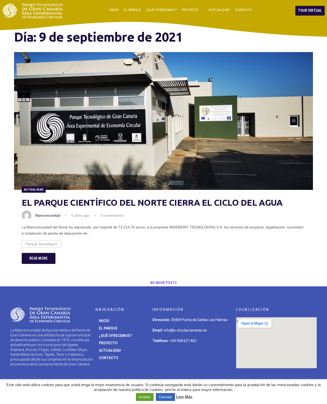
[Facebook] (190, 355)
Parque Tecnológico (41, 244)
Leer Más (184, 397)
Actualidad (34, 189)
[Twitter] (159, 355)
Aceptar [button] (144, 397)
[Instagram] (174, 355)
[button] (310, 11)
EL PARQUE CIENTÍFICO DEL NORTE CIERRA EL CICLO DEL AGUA (152, 202)
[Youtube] (206, 355)
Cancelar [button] (165, 397)
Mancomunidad (47, 215)
